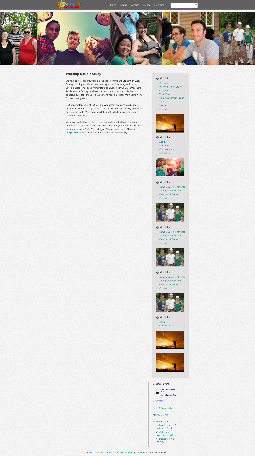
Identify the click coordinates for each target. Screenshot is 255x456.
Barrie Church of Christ (95, 452)
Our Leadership (167, 149)
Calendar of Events (168, 194)
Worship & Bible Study (170, 86)
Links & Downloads (162, 408)
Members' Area (160, 414)
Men (161, 101)
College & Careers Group (171, 97)
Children (163, 90)
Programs (159, 4)
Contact (135, 4)
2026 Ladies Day (168, 395)
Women (163, 105)
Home (113, 4)
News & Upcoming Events (172, 186)
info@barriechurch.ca (76, 132)
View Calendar (159, 400)
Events (146, 4)
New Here (164, 145)
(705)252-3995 (141, 452)
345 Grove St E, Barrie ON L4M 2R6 (120, 452)
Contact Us (164, 109)
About (123, 4)
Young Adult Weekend (170, 190)
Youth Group (165, 94)
